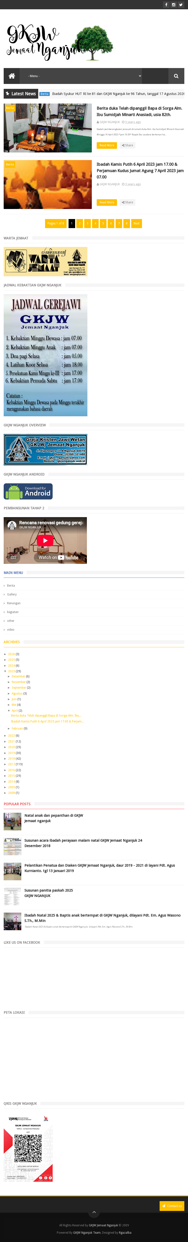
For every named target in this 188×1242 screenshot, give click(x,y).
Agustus (17, 693)
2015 (12, 776)
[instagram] (173, 4)
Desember (19, 676)
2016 (12, 770)
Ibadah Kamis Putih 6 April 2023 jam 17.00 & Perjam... (47, 721)
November (19, 682)
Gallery (12, 594)
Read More (107, 145)
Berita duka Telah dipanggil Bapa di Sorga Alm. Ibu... (46, 715)
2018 (12, 758)
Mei (14, 705)
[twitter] (181, 4)
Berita (10, 108)
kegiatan (13, 612)
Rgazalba (125, 1232)
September (19, 687)
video (10, 629)
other (10, 621)
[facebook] (166, 4)
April (15, 710)
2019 (12, 753)
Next (137, 223)
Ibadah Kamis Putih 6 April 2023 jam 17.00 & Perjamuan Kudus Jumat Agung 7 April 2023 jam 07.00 (140, 170)
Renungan (14, 603)
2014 (12, 781)
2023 (12, 671)
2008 (12, 793)
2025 (12, 660)
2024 (12, 665)
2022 (12, 735)
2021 (12, 741)
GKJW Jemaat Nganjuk (103, 1225)
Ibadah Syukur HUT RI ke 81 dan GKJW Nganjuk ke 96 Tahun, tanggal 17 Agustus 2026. (104, 94)
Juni (14, 699)
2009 (12, 787)
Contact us (174, 1206)
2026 (12, 654)
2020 (12, 747)
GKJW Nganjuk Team (87, 1232)
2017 (12, 764)
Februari (18, 728)
